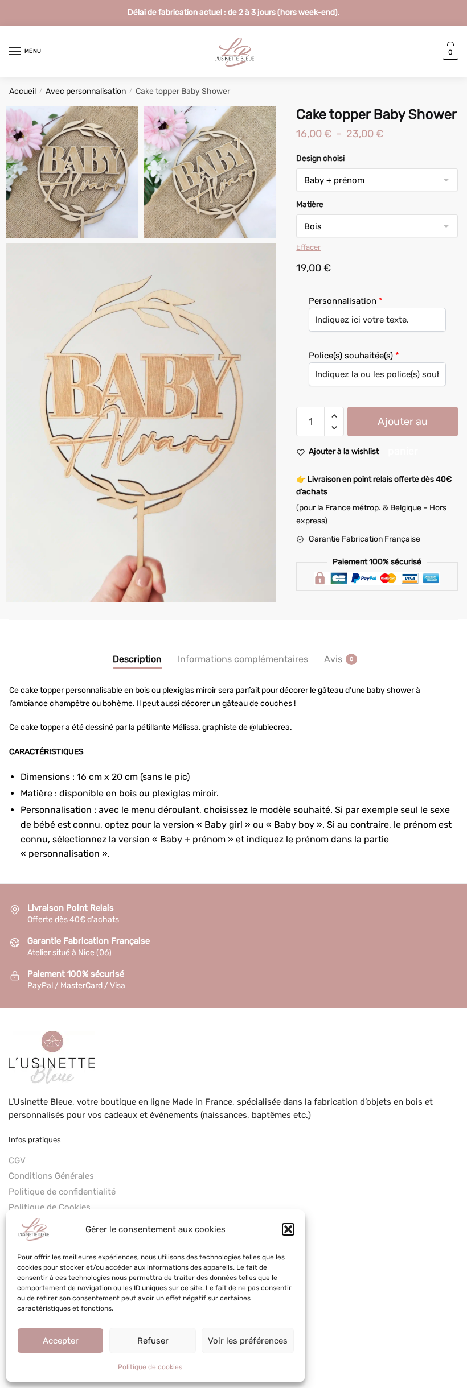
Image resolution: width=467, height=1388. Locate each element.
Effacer (308, 247)
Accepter (61, 1341)
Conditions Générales (51, 1176)
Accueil (22, 91)
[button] (288, 1229)
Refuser (153, 1341)
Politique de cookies (150, 1367)
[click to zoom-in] (72, 172)
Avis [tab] (333, 659)
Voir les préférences (248, 1341)
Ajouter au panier (403, 425)
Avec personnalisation (86, 91)
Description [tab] (137, 659)
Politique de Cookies (50, 1207)
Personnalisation (342, 301)
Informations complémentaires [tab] (243, 659)
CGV (17, 1160)
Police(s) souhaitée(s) (351, 355)
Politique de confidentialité (62, 1192)
